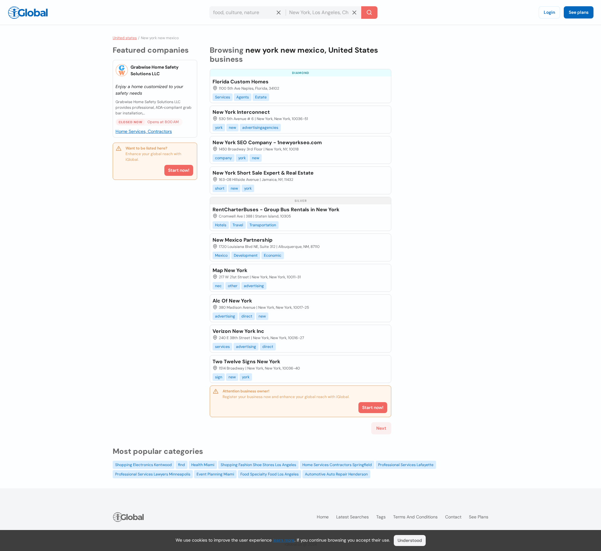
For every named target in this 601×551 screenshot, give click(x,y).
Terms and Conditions (415, 517)
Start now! (178, 170)
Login (549, 12)
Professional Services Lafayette (406, 464)
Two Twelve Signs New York (246, 361)
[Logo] (28, 12)
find (181, 464)
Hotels (220, 225)
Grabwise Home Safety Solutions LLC (154, 70)
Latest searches (352, 517)
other (233, 285)
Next (381, 428)
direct (246, 316)
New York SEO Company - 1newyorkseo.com (267, 142)
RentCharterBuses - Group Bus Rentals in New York (276, 209)
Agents (242, 97)
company (223, 157)
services (222, 346)
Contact (453, 517)
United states (125, 37)
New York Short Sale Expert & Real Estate (263, 173)
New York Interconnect (241, 112)
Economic (272, 255)
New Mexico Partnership (242, 240)
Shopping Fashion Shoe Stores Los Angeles (258, 464)
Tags (381, 517)
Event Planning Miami (215, 474)
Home (323, 517)
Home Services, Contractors (144, 131)
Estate (261, 97)
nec (218, 285)
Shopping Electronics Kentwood (143, 464)
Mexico (221, 255)
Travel (238, 225)
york (219, 127)
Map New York (230, 270)
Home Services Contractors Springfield (337, 464)
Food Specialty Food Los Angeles (269, 474)
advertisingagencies (260, 127)
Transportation (262, 225)
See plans (578, 12)
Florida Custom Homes (241, 81)
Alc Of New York (232, 300)
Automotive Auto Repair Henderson (336, 474)
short (219, 188)
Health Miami (202, 464)
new (232, 127)
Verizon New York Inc (238, 331)
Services (222, 97)
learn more (284, 540)
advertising (254, 285)
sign (218, 377)
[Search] (369, 12)
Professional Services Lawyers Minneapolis (152, 474)
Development (246, 255)
